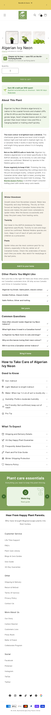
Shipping (4, 51)
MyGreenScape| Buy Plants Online (28, 710)
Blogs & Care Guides (13, 556)
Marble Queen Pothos (13, 181)
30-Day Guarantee (12, 567)
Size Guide (9, 562)
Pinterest (8, 666)
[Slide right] (48, 38)
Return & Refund (12, 587)
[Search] (34, 15)
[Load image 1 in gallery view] (12, 37)
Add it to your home (25, 266)
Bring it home (25, 353)
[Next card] (47, 496)
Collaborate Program (13, 645)
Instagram (9, 671)
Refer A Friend (11, 640)
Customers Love (11, 629)
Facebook (9, 660)
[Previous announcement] (4, 5)
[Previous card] (4, 496)
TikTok (7, 677)
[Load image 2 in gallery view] (25, 37)
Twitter (8, 682)
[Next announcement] (46, 5)
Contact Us (9, 603)
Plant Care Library (12, 551)
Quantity (5, 66)
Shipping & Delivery (13, 582)
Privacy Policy (11, 598)
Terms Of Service (12, 593)
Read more (12, 92)
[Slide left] (2, 38)
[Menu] (4, 15)
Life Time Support (12, 540)
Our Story (9, 618)
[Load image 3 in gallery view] (39, 37)
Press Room (10, 635)
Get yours (25, 308)
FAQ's (7, 545)
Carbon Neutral (11, 624)
